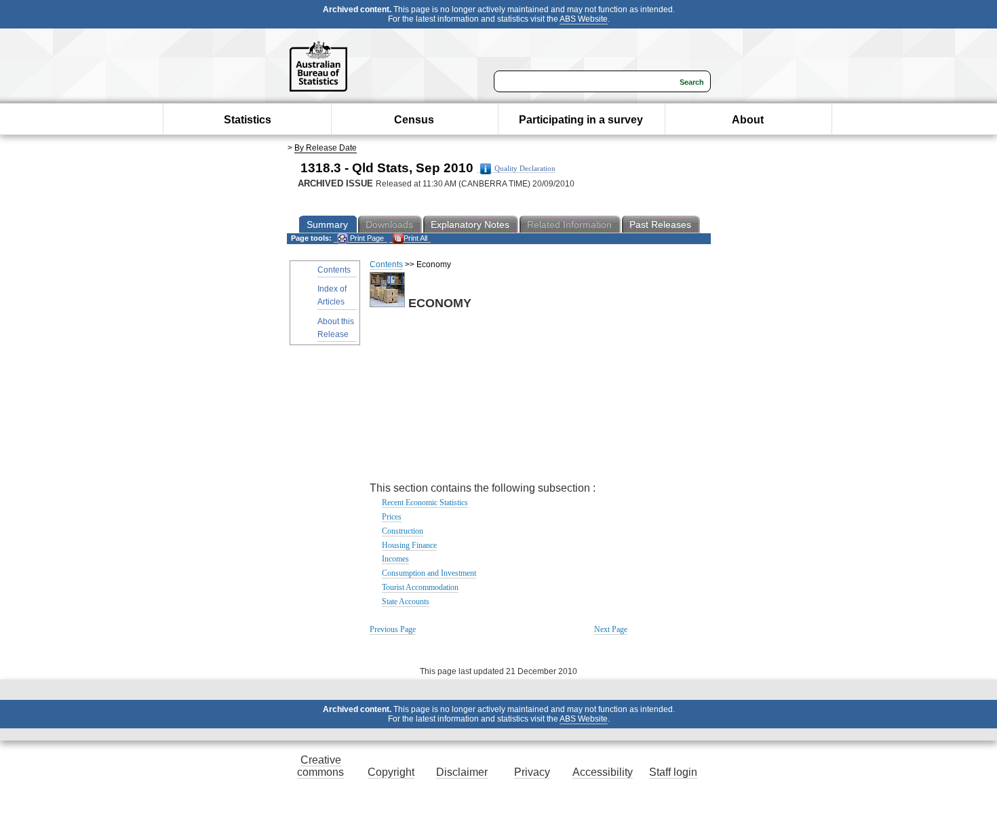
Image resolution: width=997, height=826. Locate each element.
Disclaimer (462, 772)
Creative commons (320, 766)
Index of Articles (332, 295)
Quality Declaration (524, 168)
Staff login (673, 772)
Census (414, 119)
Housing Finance (409, 545)
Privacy (532, 772)
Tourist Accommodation (420, 587)
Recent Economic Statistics (425, 502)
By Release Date (325, 148)
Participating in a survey (581, 119)
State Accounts (405, 601)
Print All (415, 238)
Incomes (395, 559)
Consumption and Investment (429, 573)
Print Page (366, 238)
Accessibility (602, 772)
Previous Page (393, 629)
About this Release (335, 328)
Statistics (247, 119)
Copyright (391, 772)
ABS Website (584, 19)
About (748, 119)
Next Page (610, 629)
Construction (402, 531)
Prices (392, 517)
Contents (334, 270)
